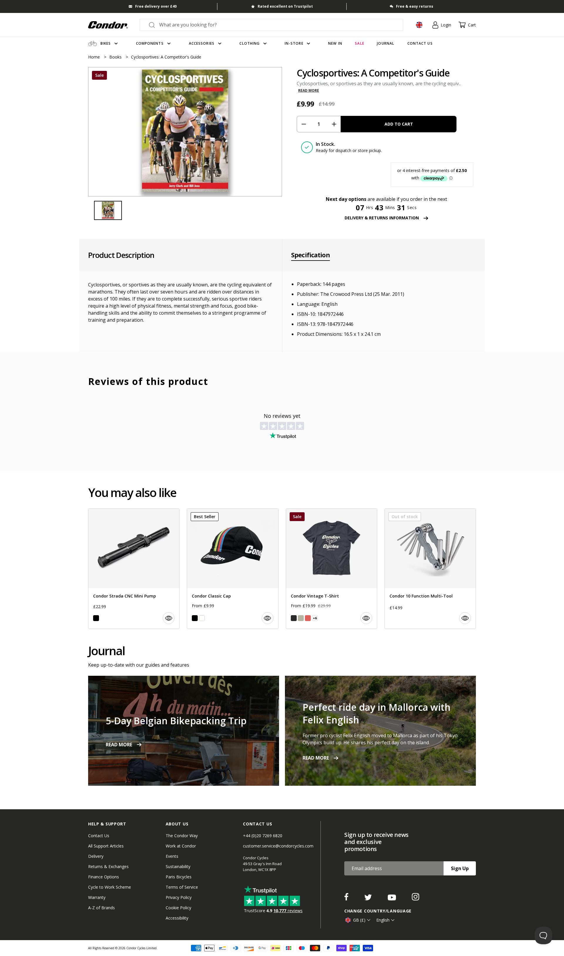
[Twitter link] (368, 898)
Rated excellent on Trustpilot (285, 6)
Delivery (95, 856)
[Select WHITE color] (202, 618)
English (383, 920)
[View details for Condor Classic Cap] (232, 569)
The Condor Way (182, 835)
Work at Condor (181, 846)
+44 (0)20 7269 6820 (262, 835)
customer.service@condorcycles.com (278, 846)
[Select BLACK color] (96, 618)
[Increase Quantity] (333, 124)
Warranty (96, 897)
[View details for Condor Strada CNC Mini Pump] (133, 569)
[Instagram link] (415, 898)
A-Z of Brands (101, 907)
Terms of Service (182, 887)
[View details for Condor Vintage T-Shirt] (331, 569)
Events (172, 856)
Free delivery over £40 (156, 6)
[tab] (185, 131)
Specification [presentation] (310, 255)
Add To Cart (399, 124)
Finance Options (103, 877)
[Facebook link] (347, 898)
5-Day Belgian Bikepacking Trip (176, 720)
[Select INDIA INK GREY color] (294, 618)
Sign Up (460, 868)
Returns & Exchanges (108, 866)
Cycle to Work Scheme (109, 887)
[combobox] (276, 24)
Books (116, 57)
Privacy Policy (179, 897)
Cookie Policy (178, 907)
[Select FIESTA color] (308, 618)
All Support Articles (106, 846)
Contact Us (98, 835)
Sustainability (178, 866)
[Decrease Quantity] (303, 124)
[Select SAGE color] (301, 618)
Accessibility (177, 918)
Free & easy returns (414, 6)
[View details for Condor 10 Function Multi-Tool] (430, 569)
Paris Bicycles (179, 877)
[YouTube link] (392, 898)
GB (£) (359, 920)
